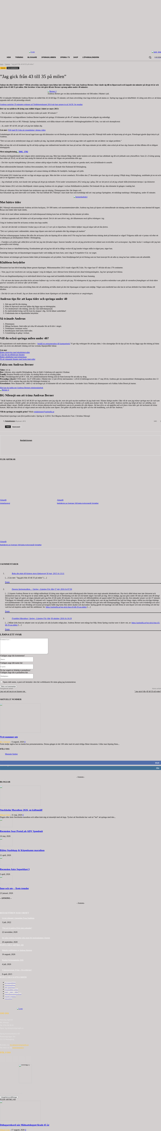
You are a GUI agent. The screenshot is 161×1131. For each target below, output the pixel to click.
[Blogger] (2, 1059)
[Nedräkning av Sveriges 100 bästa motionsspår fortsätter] (84, 482)
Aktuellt (3, 500)
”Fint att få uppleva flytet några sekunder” (17, 928)
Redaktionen (10, 421)
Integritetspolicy (18, 1048)
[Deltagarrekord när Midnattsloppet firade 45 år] (20, 1120)
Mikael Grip (5, 1130)
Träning (7, 64)
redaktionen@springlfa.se (44, 412)
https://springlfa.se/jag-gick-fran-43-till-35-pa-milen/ (66, 607)
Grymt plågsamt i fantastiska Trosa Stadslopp (18, 918)
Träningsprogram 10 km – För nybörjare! (17, 970)
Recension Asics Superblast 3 (15, 869)
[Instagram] (22, 1059)
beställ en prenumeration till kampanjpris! (53, 344)
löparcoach (16, 427)
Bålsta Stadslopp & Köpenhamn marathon (22, 850)
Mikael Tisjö (5, 815)
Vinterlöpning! (5, 503)
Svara (7, 582)
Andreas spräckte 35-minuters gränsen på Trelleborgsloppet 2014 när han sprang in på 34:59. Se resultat (41, 104)
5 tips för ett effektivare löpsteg (12, 355)
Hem (1, 64)
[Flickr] (15, 1059)
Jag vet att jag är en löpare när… (13, 691)
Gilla (157, 763)
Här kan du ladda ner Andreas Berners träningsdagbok (21, 388)
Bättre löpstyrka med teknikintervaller (15, 352)
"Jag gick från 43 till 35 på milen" (147, 691)
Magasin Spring (11, 754)
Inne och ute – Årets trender (14, 888)
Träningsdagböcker (12, 68)
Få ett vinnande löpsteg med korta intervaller (17, 359)
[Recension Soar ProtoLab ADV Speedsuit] (6, 826)
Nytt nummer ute (9, 737)
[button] (150, 57)
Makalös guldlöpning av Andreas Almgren (17, 950)
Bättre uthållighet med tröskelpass (13, 357)
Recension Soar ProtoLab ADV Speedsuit (21, 831)
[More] (41, 556)
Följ (157, 768)
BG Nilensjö (5, 742)
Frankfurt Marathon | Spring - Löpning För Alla (31, 618)
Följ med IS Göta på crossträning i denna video (27, 130)
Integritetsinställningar (9, 1097)
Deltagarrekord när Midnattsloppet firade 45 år (24, 1125)
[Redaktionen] (1, 421)
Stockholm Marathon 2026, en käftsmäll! (21, 810)
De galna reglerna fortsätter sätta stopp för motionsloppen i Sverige (26, 938)
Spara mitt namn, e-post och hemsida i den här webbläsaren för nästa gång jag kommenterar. (39, 682)
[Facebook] (9, 1059)
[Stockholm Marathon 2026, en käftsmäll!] (20, 805)
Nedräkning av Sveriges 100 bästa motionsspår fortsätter (77, 503)
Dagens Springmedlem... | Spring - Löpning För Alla (33, 589)
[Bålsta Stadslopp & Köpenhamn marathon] (6, 845)
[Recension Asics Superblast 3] (6, 864)
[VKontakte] (28, 1059)
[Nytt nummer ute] (20, 732)
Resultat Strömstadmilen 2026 (12, 960)
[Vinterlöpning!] (27, 482)
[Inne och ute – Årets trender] (6, 883)
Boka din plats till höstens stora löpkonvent (29, 573)
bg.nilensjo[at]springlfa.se (19, 1045)
